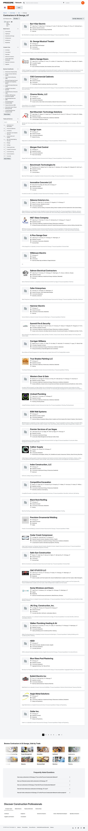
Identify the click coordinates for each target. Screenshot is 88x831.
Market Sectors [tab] (18, 808)
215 (59, 734)
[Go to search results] (17, 122)
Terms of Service (32, 827)
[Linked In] (73, 828)
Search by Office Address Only (8, 23)
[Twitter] (78, 828)
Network (18, 2)
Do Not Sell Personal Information (43, 827)
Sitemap (51, 827)
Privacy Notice (25, 827)
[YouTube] (84, 828)
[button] (4, 31)
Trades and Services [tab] (28, 808)
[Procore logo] (8, 3)
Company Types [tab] (8, 808)
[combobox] (73, 3)
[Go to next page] (62, 735)
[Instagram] (81, 828)
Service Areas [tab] (38, 808)
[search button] (82, 2)
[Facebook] (75, 828)
